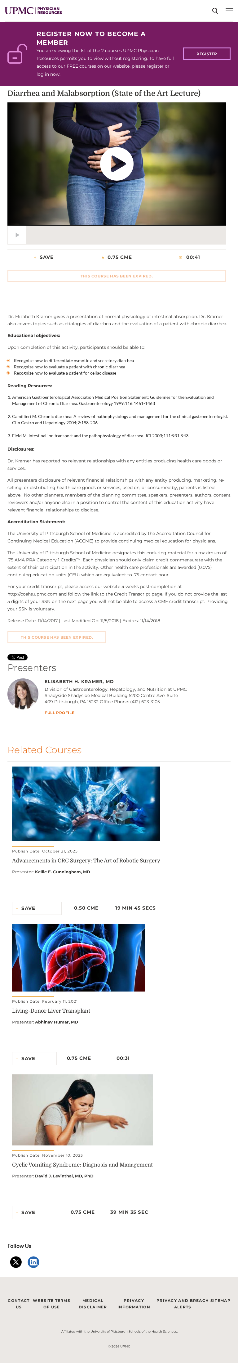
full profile (59, 713)
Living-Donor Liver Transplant (51, 1011)
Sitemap (220, 1300)
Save (47, 257)
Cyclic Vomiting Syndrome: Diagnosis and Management (82, 1165)
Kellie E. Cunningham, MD (62, 871)
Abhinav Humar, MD (56, 1021)
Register (206, 54)
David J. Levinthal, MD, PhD (64, 1175)
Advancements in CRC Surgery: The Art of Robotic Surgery (86, 861)
